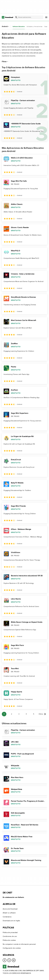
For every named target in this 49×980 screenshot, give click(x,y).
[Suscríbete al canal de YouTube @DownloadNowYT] (13, 960)
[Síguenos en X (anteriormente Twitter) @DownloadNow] (9, 960)
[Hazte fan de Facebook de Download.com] (4, 960)
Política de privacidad (10, 932)
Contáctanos (7, 917)
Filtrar (4, 61)
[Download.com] (7, 17)
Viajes (46, 26)
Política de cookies (9, 940)
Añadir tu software (9, 913)
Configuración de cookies (12, 948)
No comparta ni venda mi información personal (19, 944)
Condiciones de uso (10, 936)
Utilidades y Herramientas (34, 26)
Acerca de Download (10, 909)
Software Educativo (19, 26)
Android (5, 26)
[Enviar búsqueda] (16, 17)
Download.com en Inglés (11, 921)
